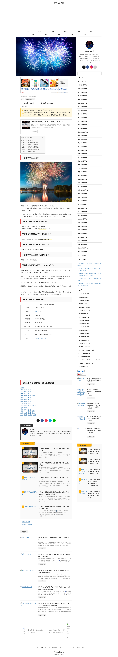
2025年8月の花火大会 (84, 297)
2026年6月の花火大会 (84, 330)
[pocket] (46, 420)
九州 (85, 34)
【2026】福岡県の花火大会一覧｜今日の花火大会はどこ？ (94, 472)
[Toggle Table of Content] (42, 138)
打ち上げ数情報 (96, 360)
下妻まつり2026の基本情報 (29, 152)
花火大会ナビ (59, 3)
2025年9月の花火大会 (84, 300)
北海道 (39, 31)
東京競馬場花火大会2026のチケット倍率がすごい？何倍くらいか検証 (89, 284)
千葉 (25, 395)
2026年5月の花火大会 (84, 327)
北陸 (91, 31)
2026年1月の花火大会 (84, 313)
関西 (46, 34)
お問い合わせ (62, 647)
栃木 (25, 394)
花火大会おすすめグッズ (91, 363)
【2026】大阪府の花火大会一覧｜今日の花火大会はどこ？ (94, 462)
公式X (72, 647)
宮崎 (25, 415)
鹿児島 (30, 415)
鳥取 (21, 407)
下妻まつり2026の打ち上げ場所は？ (31, 144)
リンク (68, 647)
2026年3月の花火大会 (84, 320)
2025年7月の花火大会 (84, 294)
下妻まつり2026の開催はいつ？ (30, 142)
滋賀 (25, 403)
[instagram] (33, 438)
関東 (65, 31)
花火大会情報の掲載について (43, 647)
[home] (35, 438)
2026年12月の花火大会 (84, 350)
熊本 (33, 413)
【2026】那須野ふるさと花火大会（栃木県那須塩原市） (89, 264)
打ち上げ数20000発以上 (84, 360)
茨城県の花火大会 (26, 522)
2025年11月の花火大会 (84, 307)
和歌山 (34, 405)
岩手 (25, 390)
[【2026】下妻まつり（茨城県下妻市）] (50, 420)
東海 (33, 34)
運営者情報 (54, 647)
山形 (25, 392)
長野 (29, 399)
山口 (29, 409)
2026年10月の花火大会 (84, 343)
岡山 (21, 409)
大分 (21, 415)
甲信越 (78, 31)
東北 (53, 31)
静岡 (25, 401)
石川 (29, 397)
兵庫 (25, 405)
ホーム (26, 31)
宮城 (29, 390)
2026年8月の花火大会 (27, 524)
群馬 (29, 394)
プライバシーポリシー (81, 647)
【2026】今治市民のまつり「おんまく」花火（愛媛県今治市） (88, 269)
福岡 (21, 413)
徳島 (21, 411)
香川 (25, 411)
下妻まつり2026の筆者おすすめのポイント (33, 150)
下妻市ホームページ (40, 338)
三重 (21, 403)
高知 (33, 411)
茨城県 (37, 311)
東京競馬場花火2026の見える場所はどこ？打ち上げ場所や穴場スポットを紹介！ (89, 274)
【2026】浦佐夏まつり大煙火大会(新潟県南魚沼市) (89, 279)
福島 (29, 392)
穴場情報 (81, 363)
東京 (29, 395)
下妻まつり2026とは (27, 140)
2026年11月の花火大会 (84, 346)
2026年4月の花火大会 (84, 323)
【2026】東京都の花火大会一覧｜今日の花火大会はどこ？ (94, 452)
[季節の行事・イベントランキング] (81, 375)
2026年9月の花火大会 (84, 340)
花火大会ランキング (83, 366)
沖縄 (34, 415)
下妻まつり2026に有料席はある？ (30, 148)
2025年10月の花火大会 (84, 304)
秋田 (21, 392)
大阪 (21, 405)
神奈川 (34, 395)
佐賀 (25, 413)
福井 (21, 399)
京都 (29, 403)
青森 (21, 390)
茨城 (21, 394)
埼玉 (21, 395)
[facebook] (42, 420)
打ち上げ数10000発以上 (84, 353)
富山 (25, 397)
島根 (25, 407)
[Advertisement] (59, 17)
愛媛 (29, 411)
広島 (25, 409)
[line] (54, 420)
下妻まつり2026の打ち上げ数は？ (30, 146)
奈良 (29, 405)
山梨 (25, 399)
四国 (72, 34)
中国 (59, 34)
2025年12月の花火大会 (84, 310)
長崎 (29, 413)
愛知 (29, 401)
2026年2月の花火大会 (84, 317)
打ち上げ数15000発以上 (84, 356)
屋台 (93, 350)
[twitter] (38, 420)
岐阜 (21, 401)
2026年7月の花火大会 (84, 333)
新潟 (21, 397)
